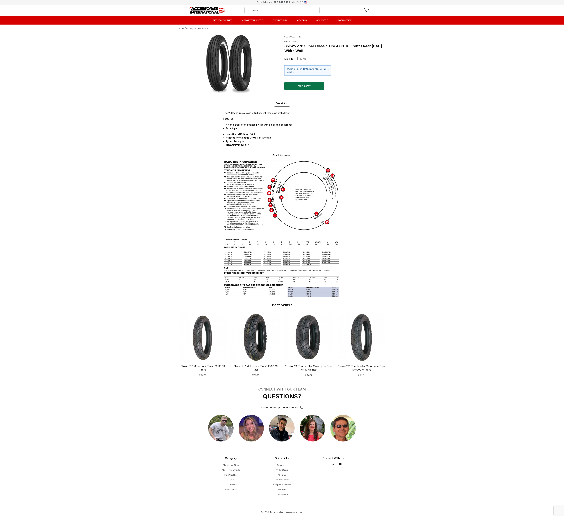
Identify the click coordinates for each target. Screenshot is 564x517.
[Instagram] (333, 464)
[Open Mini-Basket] (366, 10)
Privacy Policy (282, 480)
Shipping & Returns (282, 485)
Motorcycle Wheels (231, 470)
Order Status (282, 470)
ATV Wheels (231, 485)
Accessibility (282, 494)
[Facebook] (326, 464)
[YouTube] (340, 464)
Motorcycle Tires (193, 28)
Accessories (231, 489)
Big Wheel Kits (230, 475)
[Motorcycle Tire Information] (282, 228)
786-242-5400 (282, 2)
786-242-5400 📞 (293, 407)
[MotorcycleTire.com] (206, 10)
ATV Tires (230, 480)
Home (181, 28)
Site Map (282, 489)
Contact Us (282, 465)
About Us (282, 475)
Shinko (206, 28)
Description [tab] (282, 103)
